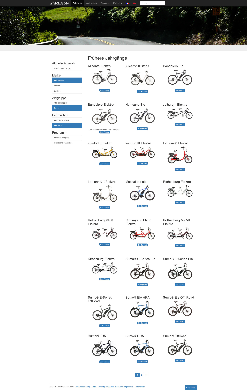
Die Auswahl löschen (62, 68)
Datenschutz (140, 386)
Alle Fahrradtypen (61, 120)
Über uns (119, 386)
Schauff (57, 85)
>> (146, 375)
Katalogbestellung (83, 386)
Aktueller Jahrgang (61, 137)
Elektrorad (58, 125)
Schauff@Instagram (106, 386)
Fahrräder (77, 3)
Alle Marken (59, 80)
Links (94, 386)
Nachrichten (91, 3)
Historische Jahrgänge (63, 142)
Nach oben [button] (190, 387)
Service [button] (104, 3)
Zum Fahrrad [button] (104, 90)
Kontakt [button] (117, 3)
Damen (57, 108)
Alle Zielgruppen (60, 102)
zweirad (57, 90)
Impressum (128, 386)
